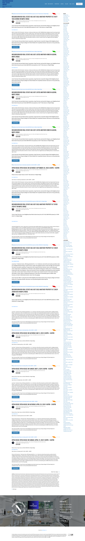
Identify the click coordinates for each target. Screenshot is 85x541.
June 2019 (65, 132)
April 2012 (65, 236)
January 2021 (65, 108)
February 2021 (65, 107)
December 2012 (66, 228)
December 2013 (66, 214)
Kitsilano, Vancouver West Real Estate (38, 480)
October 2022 (65, 83)
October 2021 (65, 97)
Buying (62, 3)
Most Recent (65, 24)
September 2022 (66, 84)
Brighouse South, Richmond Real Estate (52, 474)
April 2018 (65, 150)
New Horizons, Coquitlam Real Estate (51, 482)
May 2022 (65, 89)
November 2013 (66, 215)
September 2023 (66, 69)
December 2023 (66, 66)
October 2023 (65, 68)
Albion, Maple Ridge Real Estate (24, 21)
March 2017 (65, 165)
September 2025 (66, 39)
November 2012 (66, 229)
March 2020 (65, 121)
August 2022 (65, 86)
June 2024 (65, 58)
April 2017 (65, 164)
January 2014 (65, 213)
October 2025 (65, 38)
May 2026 (65, 29)
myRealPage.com (44, 530)
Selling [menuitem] (66, 3)
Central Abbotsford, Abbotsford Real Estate (46, 475)
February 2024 (66, 63)
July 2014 (65, 205)
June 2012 (65, 234)
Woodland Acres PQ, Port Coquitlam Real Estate (35, 487)
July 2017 (64, 160)
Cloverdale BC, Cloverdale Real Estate (25, 477)
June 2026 (65, 28)
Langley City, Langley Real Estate (48, 480)
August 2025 (65, 40)
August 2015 (65, 189)
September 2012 (66, 231)
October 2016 (65, 171)
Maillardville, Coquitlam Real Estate (33, 481)
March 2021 (65, 106)
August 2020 (65, 115)
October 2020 (65, 112)
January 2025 (65, 49)
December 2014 (66, 199)
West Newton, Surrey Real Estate (42, 486)
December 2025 (66, 35)
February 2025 (65, 48)
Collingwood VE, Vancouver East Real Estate (36, 477)
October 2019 (65, 127)
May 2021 (65, 103)
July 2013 (64, 220)
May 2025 (65, 44)
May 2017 (65, 162)
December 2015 (66, 184)
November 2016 (66, 170)
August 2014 (65, 204)
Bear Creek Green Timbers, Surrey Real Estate (19, 474)
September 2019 (66, 128)
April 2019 (65, 135)
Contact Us (79, 3)
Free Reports (50, 3)
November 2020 (66, 111)
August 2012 (65, 233)
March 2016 (65, 180)
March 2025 (65, 47)
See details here (15, 29)
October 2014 (65, 201)
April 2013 (65, 224)
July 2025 (65, 42)
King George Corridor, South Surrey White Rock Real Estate (26, 480)
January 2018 (65, 152)
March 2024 (65, 62)
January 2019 (65, 138)
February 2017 (65, 166)
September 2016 (66, 172)
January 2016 (65, 182)
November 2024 (66, 52)
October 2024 (65, 53)
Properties (57, 3)
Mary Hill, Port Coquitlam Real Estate (43, 481)
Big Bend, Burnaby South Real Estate (30, 474)
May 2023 (65, 74)
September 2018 (66, 143)
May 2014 (65, 208)
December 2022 (66, 81)
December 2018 (66, 140)
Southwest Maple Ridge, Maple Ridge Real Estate (48, 485)
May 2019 (65, 133)
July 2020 (65, 116)
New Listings (65, 17)
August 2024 (65, 55)
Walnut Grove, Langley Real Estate (22, 486)
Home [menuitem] (46, 3)
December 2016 (66, 169)
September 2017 (66, 157)
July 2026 (65, 27)
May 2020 (65, 118)
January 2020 (65, 123)
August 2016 (65, 174)
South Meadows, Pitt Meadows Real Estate (25, 485)
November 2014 (66, 200)
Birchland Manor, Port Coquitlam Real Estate (40, 474)
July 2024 (65, 57)
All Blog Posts (65, 14)
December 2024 (66, 50)
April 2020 (65, 120)
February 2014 (65, 211)
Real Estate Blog (66, 19)
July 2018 (65, 146)
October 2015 (65, 186)
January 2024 (65, 64)
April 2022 (65, 91)
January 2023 (65, 79)
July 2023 (65, 72)
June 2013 (65, 221)
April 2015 (65, 194)
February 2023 (65, 78)
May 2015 (65, 192)
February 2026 (66, 33)
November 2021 (66, 96)
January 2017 (65, 167)
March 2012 (65, 238)
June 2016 (65, 176)
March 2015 (65, 195)
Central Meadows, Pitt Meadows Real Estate (31, 476)
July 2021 (64, 101)
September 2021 (66, 98)
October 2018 (65, 142)
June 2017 (65, 161)
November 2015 (66, 185)
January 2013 (65, 226)
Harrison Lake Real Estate (68, 324)
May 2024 (65, 59)
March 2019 (65, 136)
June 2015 (65, 191)
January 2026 (65, 34)
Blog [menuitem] (70, 3)
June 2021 (65, 102)
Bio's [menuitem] (73, 3)
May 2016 (65, 177)
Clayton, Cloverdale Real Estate (16, 477)
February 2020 (66, 122)
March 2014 (65, 210)
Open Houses (65, 18)
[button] (79, 4)
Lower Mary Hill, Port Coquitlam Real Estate (23, 481)
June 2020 (65, 117)
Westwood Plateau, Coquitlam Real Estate (51, 486)
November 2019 (66, 126)
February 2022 (65, 93)
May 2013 (65, 223)
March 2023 (65, 77)
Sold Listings (65, 21)
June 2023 (65, 73)
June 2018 (65, 147)
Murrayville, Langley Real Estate (42, 482)
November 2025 (66, 37)
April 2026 (65, 30)
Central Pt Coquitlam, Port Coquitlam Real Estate (43, 476)
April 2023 (65, 76)
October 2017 (65, 156)
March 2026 (65, 32)
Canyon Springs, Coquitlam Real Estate (25, 475)
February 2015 (65, 196)
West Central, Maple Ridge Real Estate (32, 486)
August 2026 (65, 25)
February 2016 (65, 181)
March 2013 (65, 225)
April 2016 (65, 179)
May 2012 (65, 235)
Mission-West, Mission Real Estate (34, 482)
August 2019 (65, 130)
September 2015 (66, 187)
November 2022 (66, 82)
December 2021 (66, 94)
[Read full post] (36, 14)
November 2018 (66, 141)
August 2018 (65, 145)
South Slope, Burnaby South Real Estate (36, 485)
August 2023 (65, 71)
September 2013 (66, 218)
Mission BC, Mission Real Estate (25, 482)
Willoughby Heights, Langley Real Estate (23, 487)
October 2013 (65, 216)
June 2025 (65, 43)
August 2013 (65, 219)
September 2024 (66, 54)
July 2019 (65, 131)
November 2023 (66, 67)
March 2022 (65, 92)
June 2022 (65, 88)
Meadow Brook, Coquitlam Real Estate (53, 481)
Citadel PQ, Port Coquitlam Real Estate (55, 476)
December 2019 (66, 125)
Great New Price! (66, 16)
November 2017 (66, 155)
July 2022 (65, 87)
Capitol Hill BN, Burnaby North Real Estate (35, 475)
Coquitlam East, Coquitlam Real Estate (47, 477)
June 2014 (65, 206)
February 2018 (65, 151)
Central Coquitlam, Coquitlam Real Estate (20, 476)
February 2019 (65, 137)
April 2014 (65, 209)
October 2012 (65, 230)
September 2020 (66, 113)
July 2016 (65, 175)
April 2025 (65, 45)
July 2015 (64, 190)
